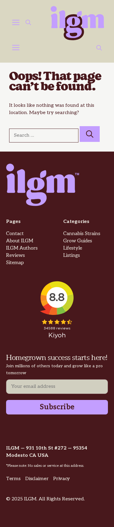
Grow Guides (77, 241)
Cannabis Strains (81, 234)
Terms (13, 479)
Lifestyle (72, 248)
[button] (28, 23)
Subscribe (57, 407)
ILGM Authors (22, 248)
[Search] (90, 134)
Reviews (15, 255)
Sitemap (15, 263)
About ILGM (19, 241)
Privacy (61, 479)
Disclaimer (36, 479)
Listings (71, 255)
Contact (15, 234)
